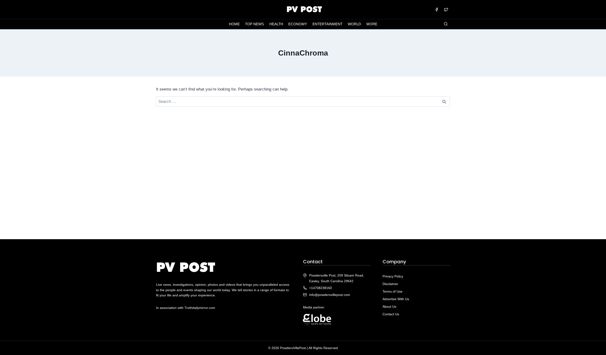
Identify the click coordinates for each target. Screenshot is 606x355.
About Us (389, 306)
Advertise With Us (396, 299)
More (371, 24)
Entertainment (327, 24)
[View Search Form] (445, 24)
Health (276, 24)
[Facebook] (437, 9)
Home (234, 24)
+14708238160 (320, 288)
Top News (254, 24)
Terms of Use (392, 291)
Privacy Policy (393, 276)
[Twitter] (446, 9)
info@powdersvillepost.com (329, 295)
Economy (297, 24)
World (354, 24)
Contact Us (391, 314)
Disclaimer (390, 284)
